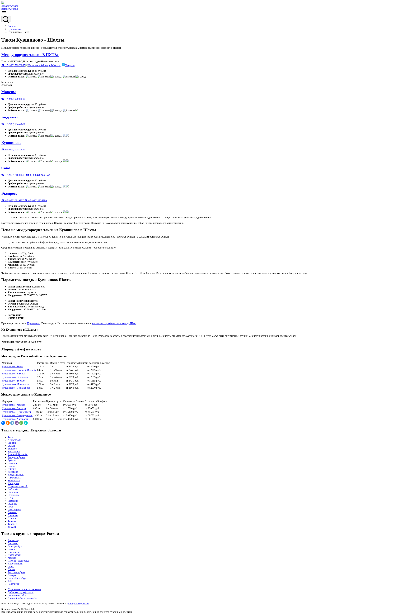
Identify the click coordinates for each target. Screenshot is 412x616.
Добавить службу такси (20, 592)
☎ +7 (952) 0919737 (12, 200)
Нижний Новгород (18, 560)
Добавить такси (10, 6)
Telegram (70, 65)
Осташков (13, 495)
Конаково (13, 471)
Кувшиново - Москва (13, 404)
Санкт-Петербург (17, 578)
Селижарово (14, 509)
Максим (8, 92)
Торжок (12, 521)
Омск (11, 566)
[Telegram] (12, 423)
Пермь (11, 569)
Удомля (12, 526)
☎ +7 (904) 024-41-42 (38, 175)
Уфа (10, 581)
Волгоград (13, 540)
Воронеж (13, 543)
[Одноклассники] (8, 423)
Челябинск (13, 584)
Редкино (12, 503)
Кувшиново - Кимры (13, 373)
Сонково (12, 512)
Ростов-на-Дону (16, 572)
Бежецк (12, 442)
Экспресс (9, 193)
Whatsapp (56, 65)
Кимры (12, 469)
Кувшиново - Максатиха (15, 384)
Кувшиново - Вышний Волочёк (19, 370)
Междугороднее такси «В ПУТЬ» (30, 55)
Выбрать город (9, 8)
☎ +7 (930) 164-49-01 (13, 124)
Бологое (12, 448)
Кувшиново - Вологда (14, 408)
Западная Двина (16, 457)
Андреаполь (14, 440)
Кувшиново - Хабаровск (15, 419)
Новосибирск (15, 563)
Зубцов (12, 460)
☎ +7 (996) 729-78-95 (13, 65)
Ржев (10, 506)
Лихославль (14, 477)
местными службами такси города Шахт (114, 323)
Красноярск (14, 555)
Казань (11, 549)
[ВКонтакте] (3, 423)
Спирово (13, 515)
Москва (12, 557)
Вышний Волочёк (18, 454)
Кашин (11, 466)
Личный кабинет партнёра (22, 598)
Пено (11, 498)
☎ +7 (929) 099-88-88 (13, 98)
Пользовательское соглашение (24, 589)
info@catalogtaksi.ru (78, 603)
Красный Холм (16, 474)
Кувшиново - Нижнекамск (16, 412)
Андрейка (10, 117)
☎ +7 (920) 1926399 (35, 200)
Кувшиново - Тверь (12, 366)
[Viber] (17, 423)
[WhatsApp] (21, 423)
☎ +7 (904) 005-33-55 (13, 149)
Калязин (12, 463)
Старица (12, 518)
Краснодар (13, 552)
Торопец (12, 524)
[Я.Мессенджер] (26, 423)
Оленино (13, 492)
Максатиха (14, 480)
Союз (5, 168)
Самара (12, 575)
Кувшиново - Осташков (15, 377)
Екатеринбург (15, 546)
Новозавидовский (18, 486)
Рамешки (13, 500)
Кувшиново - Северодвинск (17, 415)
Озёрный (13, 489)
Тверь (11, 437)
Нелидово (13, 483)
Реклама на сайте (17, 595)
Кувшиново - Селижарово (16, 387)
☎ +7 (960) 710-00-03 (13, 175)
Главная (12, 26)
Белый (11, 445)
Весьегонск (14, 451)
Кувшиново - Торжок (13, 380)
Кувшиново (14, 29)
